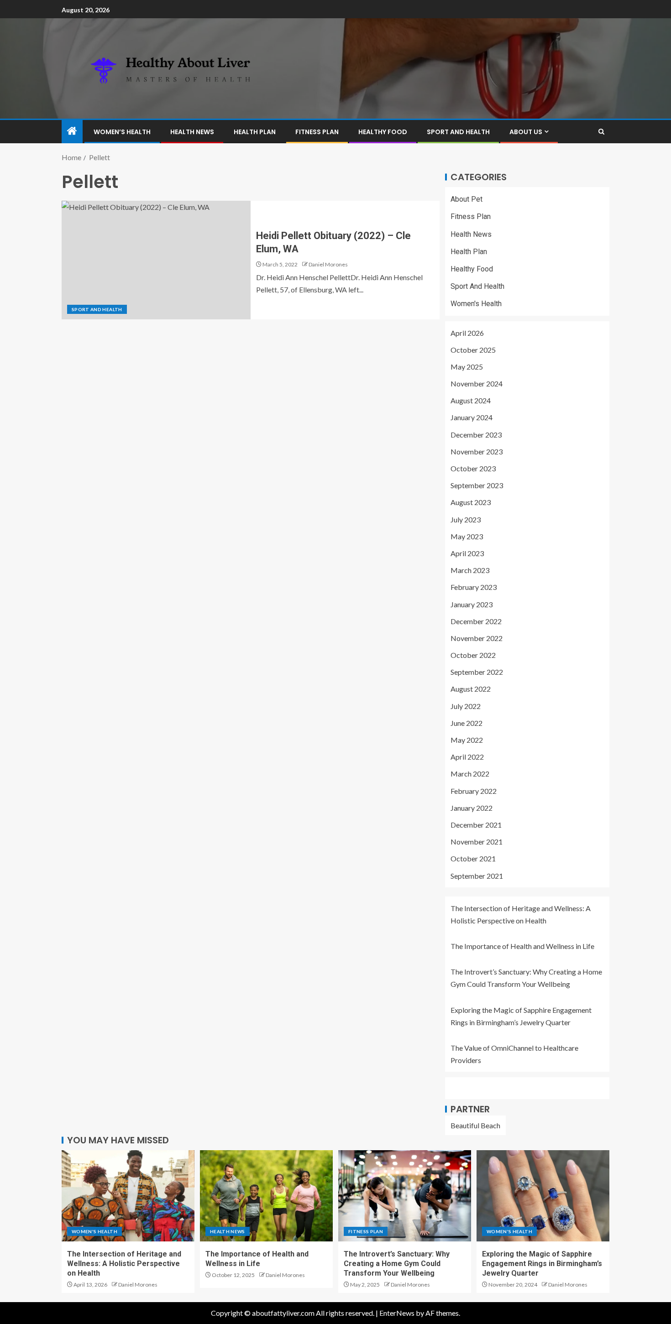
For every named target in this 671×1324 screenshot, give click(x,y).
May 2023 (467, 536)
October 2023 (473, 468)
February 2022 (474, 791)
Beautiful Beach (475, 1125)
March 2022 (470, 773)
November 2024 (477, 383)
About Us (525, 131)
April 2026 (467, 332)
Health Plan (255, 131)
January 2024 (472, 417)
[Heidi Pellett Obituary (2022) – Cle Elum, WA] (156, 260)
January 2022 (472, 807)
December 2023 (476, 434)
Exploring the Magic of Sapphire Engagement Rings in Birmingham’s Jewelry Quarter (542, 1264)
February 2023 (474, 587)
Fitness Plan (317, 131)
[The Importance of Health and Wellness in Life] (266, 1195)
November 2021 (477, 841)
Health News (192, 131)
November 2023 (477, 451)
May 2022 (467, 739)
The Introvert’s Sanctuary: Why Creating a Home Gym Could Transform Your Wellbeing (397, 1264)
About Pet (466, 199)
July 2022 (466, 706)
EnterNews (396, 1312)
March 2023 (470, 570)
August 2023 (471, 502)
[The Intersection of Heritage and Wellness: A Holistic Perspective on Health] (128, 1195)
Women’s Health (122, 131)
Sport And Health (458, 131)
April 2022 (467, 756)
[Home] (72, 131)
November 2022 (477, 638)
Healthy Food (382, 131)
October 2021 (473, 858)
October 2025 (473, 349)
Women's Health (476, 303)
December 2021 (476, 824)
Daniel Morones (328, 264)
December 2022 (476, 621)
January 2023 (472, 604)
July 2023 (466, 519)
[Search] (601, 132)
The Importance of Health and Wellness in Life (522, 946)
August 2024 (471, 400)
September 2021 (477, 875)
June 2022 (466, 723)
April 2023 (467, 553)
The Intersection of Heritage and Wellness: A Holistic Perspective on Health (124, 1264)
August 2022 (471, 688)
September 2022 (477, 671)
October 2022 (473, 655)
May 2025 (467, 366)
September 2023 (477, 485)
